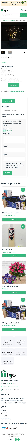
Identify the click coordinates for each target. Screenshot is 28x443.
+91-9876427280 (11, 383)
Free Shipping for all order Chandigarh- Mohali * (14, 3)
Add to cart (13, 85)
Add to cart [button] (14, 219)
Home (4, 20)
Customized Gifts (10, 20)
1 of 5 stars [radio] (4, 131)
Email (5, 155)
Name (5, 146)
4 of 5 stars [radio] (9, 131)
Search (23, 15)
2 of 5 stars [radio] (6, 131)
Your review (7, 134)
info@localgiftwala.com (12, 386)
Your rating (7, 129)
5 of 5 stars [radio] (11, 131)
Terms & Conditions (6, 418)
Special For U (4, 413)
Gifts (22, 91)
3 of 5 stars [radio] (7, 131)
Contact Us (4, 410)
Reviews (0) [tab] (8, 101)
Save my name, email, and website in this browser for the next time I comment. (15, 165)
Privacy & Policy (5, 416)
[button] (24, 52)
